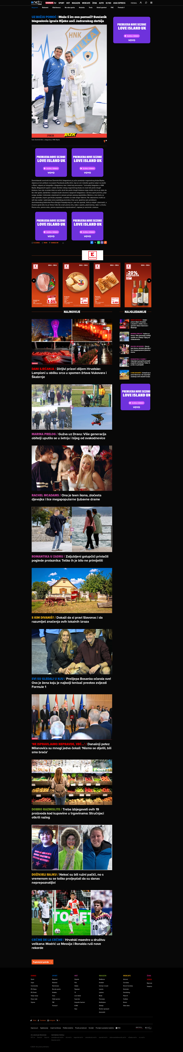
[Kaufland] (91, 255)
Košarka (82, 7)
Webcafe (86, 2)
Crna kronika (34, 986)
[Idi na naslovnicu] (37, 5)
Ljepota (101, 989)
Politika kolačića (68, 1028)
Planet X (125, 996)
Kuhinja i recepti (103, 986)
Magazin (76, 2)
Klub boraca (57, 7)
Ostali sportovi (102, 7)
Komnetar (126, 989)
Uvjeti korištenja (55, 1028)
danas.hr (54, 243)
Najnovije (149, 983)
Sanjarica (149, 986)
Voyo (75, 1009)
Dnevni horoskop (128, 986)
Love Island (77, 996)
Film (75, 982)
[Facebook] (91, 242)
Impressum (34, 1028)
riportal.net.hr (103, 1037)
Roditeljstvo (102, 1002)
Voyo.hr (46, 1037)
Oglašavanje (44, 1028)
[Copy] (105, 242)
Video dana (126, 1005)
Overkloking (126, 992)
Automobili (102, 1012)
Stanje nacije (34, 996)
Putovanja (102, 999)
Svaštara (125, 999)
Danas (33, 975)
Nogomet (35, 7)
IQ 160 (108, 3)
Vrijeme (33, 1002)
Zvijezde (76, 979)
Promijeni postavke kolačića (105, 1028)
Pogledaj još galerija (41, 962)
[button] (34, 280)
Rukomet (45, 7)
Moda (100, 996)
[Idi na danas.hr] (50, 3)
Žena (94, 2)
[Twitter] (95, 242)
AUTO (101, 3)
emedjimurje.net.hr (57, 1037)
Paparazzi (77, 989)
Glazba (76, 986)
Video (149, 979)
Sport (61, 2)
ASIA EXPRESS (119, 3)
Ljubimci (101, 992)
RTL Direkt (34, 992)
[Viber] (102, 242)
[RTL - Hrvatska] (139, 1028)
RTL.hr (33, 1037)
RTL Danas (34, 989)
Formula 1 (121, 7)
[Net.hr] (148, 1028)
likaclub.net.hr (55, 1040)
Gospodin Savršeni (79, 1002)
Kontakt (91, 1028)
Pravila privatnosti (81, 1028)
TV (75, 992)
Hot (68, 2)
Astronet (125, 979)
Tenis (90, 7)
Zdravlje (101, 1005)
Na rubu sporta (70, 7)
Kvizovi (125, 1002)
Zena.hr (39, 1037)
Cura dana (126, 982)
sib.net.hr (69, 1037)
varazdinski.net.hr (91, 1037)
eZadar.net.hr (132, 1037)
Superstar (77, 999)
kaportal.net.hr (78, 1037)
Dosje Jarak (34, 999)
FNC (112, 7)
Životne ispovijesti (104, 1009)
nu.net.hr (142, 1037)
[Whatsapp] (98, 242)
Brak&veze (102, 979)
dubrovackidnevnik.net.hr (118, 1037)
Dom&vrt (101, 982)
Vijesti (32, 979)
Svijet (32, 982)
